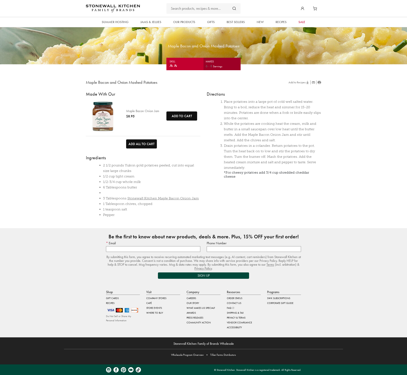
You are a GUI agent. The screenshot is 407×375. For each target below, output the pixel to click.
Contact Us (234, 303)
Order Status (234, 298)
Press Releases (195, 317)
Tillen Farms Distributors (223, 355)
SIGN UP (204, 275)
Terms (270, 264)
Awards (191, 313)
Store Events (154, 308)
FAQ (229, 308)
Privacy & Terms (236, 317)
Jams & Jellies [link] (150, 22)
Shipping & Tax (235, 313)
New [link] (260, 22)
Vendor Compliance (239, 322)
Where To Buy (154, 313)
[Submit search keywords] (234, 8)
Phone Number (217, 243)
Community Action (199, 322)
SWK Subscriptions (278, 298)
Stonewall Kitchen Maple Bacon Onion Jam (163, 198)
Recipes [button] (281, 22)
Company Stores (156, 298)
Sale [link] (301, 22)
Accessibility (234, 327)
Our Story (193, 303)
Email (112, 243)
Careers (191, 298)
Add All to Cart (141, 144)
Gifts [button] (211, 22)
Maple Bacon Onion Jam (142, 111)
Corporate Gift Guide (280, 303)
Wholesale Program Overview (187, 355)
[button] (302, 8)
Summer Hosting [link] (115, 22)
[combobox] (203, 8)
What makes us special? (201, 308)
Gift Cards (112, 298)
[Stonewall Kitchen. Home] (113, 8)
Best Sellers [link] (236, 22)
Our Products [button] (184, 22)
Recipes (110, 303)
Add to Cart (182, 116)
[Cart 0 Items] (316, 8)
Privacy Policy (203, 268)
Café (149, 303)
